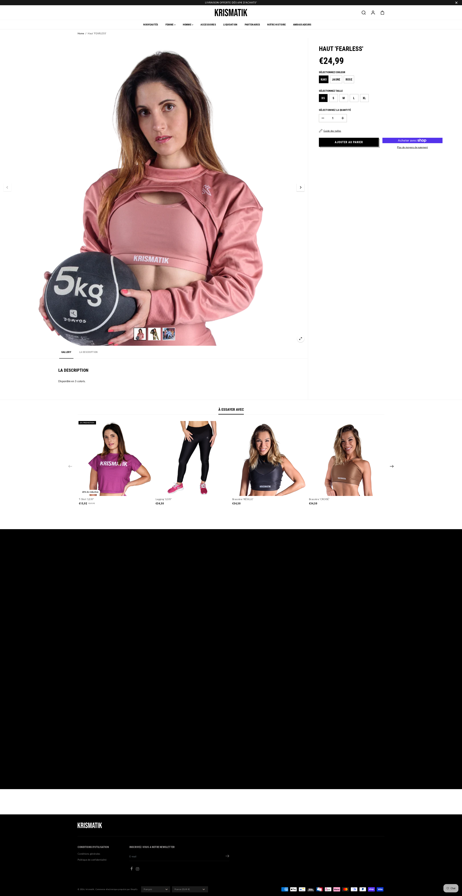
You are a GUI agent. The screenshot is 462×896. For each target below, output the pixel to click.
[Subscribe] (227, 856)
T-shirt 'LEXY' (86, 499)
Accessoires (208, 24)
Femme (169, 24)
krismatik (90, 889)
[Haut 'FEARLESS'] (300, 338)
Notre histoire (276, 24)
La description (88, 352)
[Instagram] (137, 869)
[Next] (300, 187)
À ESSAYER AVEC (231, 409)
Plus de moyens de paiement (412, 147)
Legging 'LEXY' (164, 499)
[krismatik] (231, 12)
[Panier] (382, 13)
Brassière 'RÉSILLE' (242, 499)
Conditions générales (89, 853)
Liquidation (230, 24)
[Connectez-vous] (373, 13)
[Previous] (7, 187)
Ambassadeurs (302, 24)
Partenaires (252, 24)
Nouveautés (150, 24)
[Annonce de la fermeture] (456, 3)
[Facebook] (131, 869)
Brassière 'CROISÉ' (319, 499)
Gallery (66, 352)
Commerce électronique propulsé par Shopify (116, 889)
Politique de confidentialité (92, 859)
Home (81, 33)
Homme (187, 24)
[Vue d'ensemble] (116, 489)
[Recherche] (364, 13)
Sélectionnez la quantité (335, 110)
